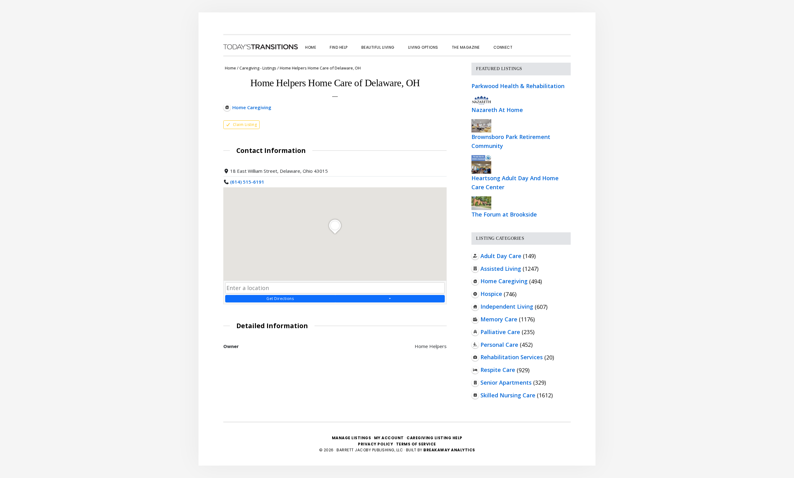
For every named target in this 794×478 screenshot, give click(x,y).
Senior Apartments (506, 382)
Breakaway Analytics (449, 450)
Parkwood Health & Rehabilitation (517, 86)
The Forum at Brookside (504, 214)
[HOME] (260, 47)
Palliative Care (500, 332)
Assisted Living (500, 268)
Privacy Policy (376, 444)
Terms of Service (416, 444)
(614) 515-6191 (247, 182)
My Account (389, 437)
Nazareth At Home (497, 110)
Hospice (491, 293)
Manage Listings (351, 437)
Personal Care (499, 344)
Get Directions (280, 298)
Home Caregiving (504, 281)
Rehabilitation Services (511, 357)
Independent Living (506, 306)
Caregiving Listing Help (434, 437)
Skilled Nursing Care (507, 395)
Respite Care (497, 369)
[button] (526, 42)
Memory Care (498, 319)
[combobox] (335, 287)
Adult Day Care (500, 256)
